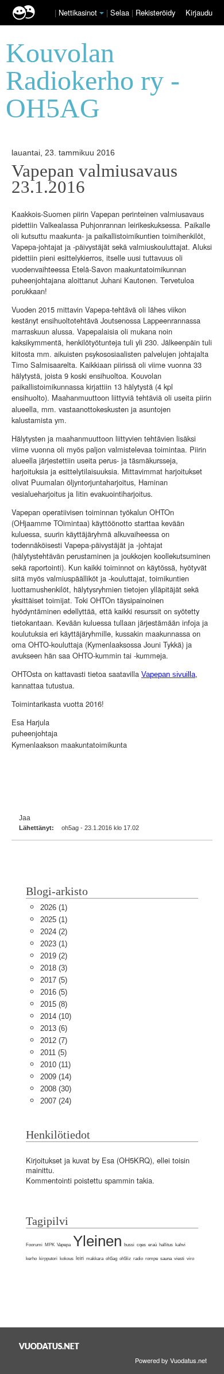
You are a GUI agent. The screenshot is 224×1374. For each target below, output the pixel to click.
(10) (55, 1016)
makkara (94, 1258)
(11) (55, 1064)
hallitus (166, 1244)
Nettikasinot (78, 12)
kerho (31, 1258)
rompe (151, 1258)
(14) (55, 1076)
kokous (67, 1258)
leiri (80, 1258)
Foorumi (34, 1244)
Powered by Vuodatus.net (171, 1360)
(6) (53, 1028)
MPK (50, 1244)
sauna (166, 1258)
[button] (101, 13)
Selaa (121, 12)
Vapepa (64, 1244)
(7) (53, 1040)
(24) (55, 1101)
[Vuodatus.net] (49, 1346)
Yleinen (97, 1241)
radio (138, 1258)
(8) (53, 1004)
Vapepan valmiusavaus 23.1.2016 (94, 179)
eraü (152, 1244)
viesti (179, 1258)
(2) (53, 931)
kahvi (180, 1244)
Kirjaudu (199, 12)
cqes (141, 1244)
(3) (53, 968)
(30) (55, 1088)
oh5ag (111, 1258)
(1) (53, 907)
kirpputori (48, 1258)
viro (190, 1258)
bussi (129, 1244)
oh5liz (125, 1258)
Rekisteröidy (155, 12)
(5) (53, 980)
